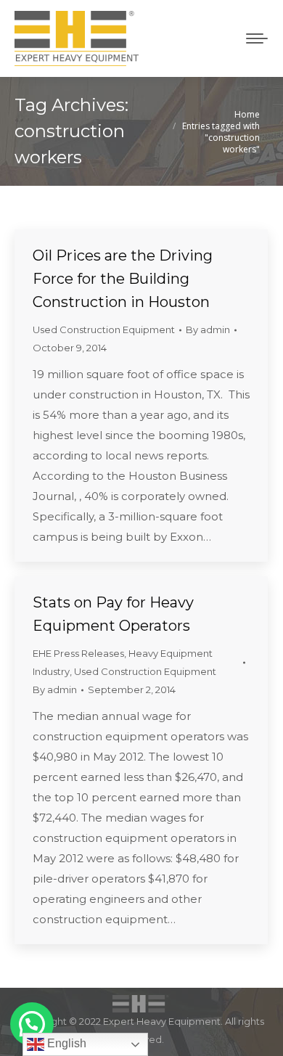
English (65, 1043)
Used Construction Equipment (104, 329)
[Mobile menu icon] (256, 38)
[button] (32, 1024)
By (208, 329)
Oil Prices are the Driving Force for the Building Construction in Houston (123, 279)
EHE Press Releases (78, 653)
